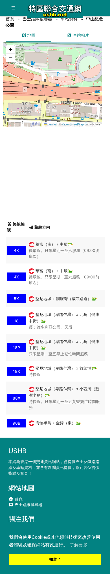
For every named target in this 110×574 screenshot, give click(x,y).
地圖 (30, 35)
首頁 (10, 18)
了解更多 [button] (79, 544)
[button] (53, 78)
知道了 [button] (55, 559)
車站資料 (69, 18)
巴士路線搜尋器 (37, 18)
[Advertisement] (55, 171)
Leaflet (52, 124)
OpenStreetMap (73, 124)
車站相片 (80, 35)
